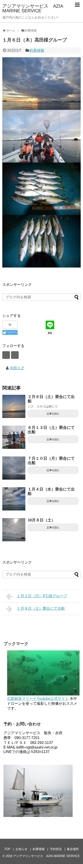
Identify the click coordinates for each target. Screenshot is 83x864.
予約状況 (56, 849)
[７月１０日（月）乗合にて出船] (13, 468)
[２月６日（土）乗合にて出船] (13, 406)
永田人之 (17, 368)
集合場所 (73, 849)
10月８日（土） (41, 520)
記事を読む (53, 413)
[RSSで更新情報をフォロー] (15, 355)
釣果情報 (37, 50)
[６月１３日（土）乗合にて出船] (13, 437)
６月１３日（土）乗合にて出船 (51, 429)
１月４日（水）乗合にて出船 (51, 491)
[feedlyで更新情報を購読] (6, 355)
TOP (7, 849)
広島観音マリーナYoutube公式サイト (38, 699)
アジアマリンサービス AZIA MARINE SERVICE (32, 8)
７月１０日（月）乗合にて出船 (51, 460)
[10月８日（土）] (13, 529)
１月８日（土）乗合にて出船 (41, 608)
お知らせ (21, 849)
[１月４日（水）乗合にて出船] (13, 498)
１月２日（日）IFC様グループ (42, 596)
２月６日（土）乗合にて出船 (51, 399)
